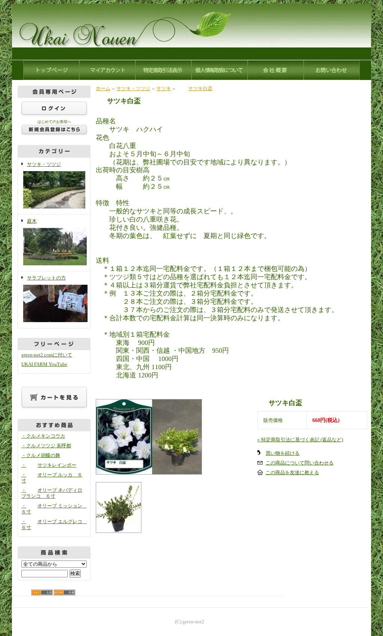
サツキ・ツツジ (44, 164)
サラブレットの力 (46, 278)
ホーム (103, 88)
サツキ (163, 88)
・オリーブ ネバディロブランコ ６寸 (51, 493)
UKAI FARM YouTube (44, 364)
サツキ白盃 (200, 88)
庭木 (32, 221)
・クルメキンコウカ (43, 436)
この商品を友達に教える (292, 472)
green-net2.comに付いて (46, 355)
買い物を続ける (283, 453)
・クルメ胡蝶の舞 (40, 455)
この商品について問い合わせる (300, 463)
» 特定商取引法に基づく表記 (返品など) (300, 439)
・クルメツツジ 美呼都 (46, 445)
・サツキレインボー (48, 465)
